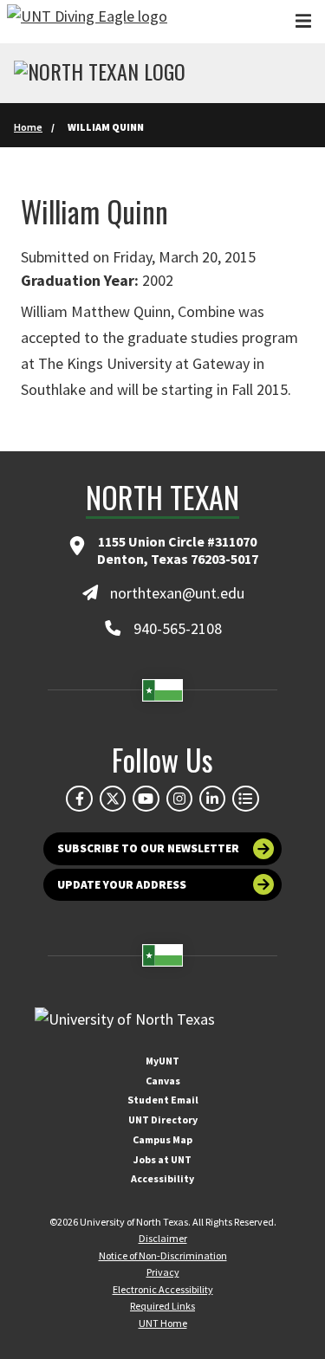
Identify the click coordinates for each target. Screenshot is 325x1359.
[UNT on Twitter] (113, 799)
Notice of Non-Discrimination (163, 1255)
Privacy (162, 1271)
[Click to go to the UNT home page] (87, 21)
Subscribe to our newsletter (148, 848)
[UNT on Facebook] (79, 799)
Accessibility (162, 1178)
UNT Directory (163, 1119)
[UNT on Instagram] (179, 799)
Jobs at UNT (162, 1159)
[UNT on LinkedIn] (212, 799)
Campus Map (162, 1139)
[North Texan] (99, 73)
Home (28, 126)
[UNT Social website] (245, 799)
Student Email (162, 1099)
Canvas (163, 1080)
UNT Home (163, 1323)
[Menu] (303, 21)
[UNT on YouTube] (146, 799)
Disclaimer (163, 1238)
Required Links (162, 1305)
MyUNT (162, 1060)
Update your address (121, 884)
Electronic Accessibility (163, 1289)
